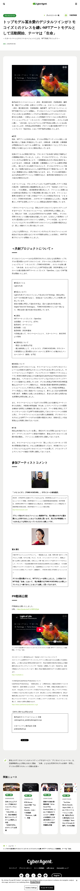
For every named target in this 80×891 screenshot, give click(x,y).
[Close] (76, 880)
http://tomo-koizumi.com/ (20, 510)
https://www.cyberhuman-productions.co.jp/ (25, 704)
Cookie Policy (35, 882)
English (56, 876)
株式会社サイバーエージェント (40, 4)
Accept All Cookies (47, 888)
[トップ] (4, 846)
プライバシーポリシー (25, 868)
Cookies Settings (31, 888)
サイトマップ (13, 868)
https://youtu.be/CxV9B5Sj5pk (28, 609)
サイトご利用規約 (39, 868)
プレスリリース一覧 (52, 15)
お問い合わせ (50, 868)
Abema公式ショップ (62, 868)
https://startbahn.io (17, 675)
